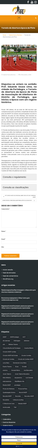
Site (2, 247)
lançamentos (18, 377)
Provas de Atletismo (8, 388)
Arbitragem (17, 340)
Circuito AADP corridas (9, 352)
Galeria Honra (7, 74)
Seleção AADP (22, 403)
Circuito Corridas (26, 355)
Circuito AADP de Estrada (10, 355)
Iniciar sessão (8, 270)
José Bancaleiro (28, 370)
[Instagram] (35, 2)
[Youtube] (31, 2)
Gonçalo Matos (15, 370)
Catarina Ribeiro (28, 348)
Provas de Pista (22, 388)
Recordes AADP (29, 396)
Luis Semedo (29, 377)
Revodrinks (6, 400)
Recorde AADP (7, 396)
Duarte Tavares (7, 366)
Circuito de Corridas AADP (25, 359)
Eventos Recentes (9, 422)
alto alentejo (6, 340)
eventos (5, 370)
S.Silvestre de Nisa (18, 400)
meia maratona (7, 381)
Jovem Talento (7, 374)
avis (4, 344)
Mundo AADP (7, 385)
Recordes (18, 396)
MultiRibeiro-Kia (19, 381)
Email (3, 239)
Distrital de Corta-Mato (19, 363)
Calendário (7, 419)
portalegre (17, 385)
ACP (24, 337)
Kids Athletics (7, 377)
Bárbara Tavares (13, 344)
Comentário (5, 209)
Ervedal (24, 366)
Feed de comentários (10, 276)
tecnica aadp (6, 407)
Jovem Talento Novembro (22, 374)
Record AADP (23, 392)
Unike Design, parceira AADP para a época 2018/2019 (17, 200)
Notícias (13, 74)
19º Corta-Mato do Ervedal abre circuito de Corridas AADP (20, 196)
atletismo (26, 340)
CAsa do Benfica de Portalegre (11, 348)
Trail (15, 407)
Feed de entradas (9, 273)
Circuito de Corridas (8, 359)
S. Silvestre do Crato (8, 403)
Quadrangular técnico (9, 392)
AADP (4, 337)
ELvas (17, 366)
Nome (3, 231)
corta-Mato (6, 363)
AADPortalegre (14, 337)
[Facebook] (28, 2)
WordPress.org (8, 279)
